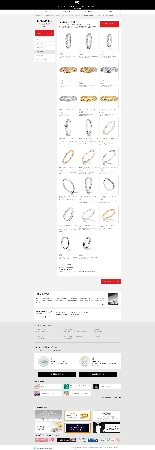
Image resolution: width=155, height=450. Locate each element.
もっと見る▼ (102, 304)
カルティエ (68, 334)
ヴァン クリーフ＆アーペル (75, 331)
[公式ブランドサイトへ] (109, 26)
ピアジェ (68, 338)
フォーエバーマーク (45, 334)
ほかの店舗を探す (40, 317)
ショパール (96, 331)
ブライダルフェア (42, 59)
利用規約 (116, 447)
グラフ (95, 336)
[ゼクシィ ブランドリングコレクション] (77, 5)
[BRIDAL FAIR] (88, 12)
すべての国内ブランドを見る (110, 397)
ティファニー (42, 329)
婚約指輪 (40, 47)
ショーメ (96, 329)
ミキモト (41, 338)
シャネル (68, 329)
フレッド (95, 334)
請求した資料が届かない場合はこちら (93, 447)
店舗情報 (40, 55)
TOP (39, 39)
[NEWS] (110, 12)
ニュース (40, 43)
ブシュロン (42, 331)
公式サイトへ (76, 316)
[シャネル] (44, 22)
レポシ (40, 336)
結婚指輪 (40, 51)
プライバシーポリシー (108, 447)
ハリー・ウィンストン (73, 336)
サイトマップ (73, 449)
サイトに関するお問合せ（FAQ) (77, 447)
